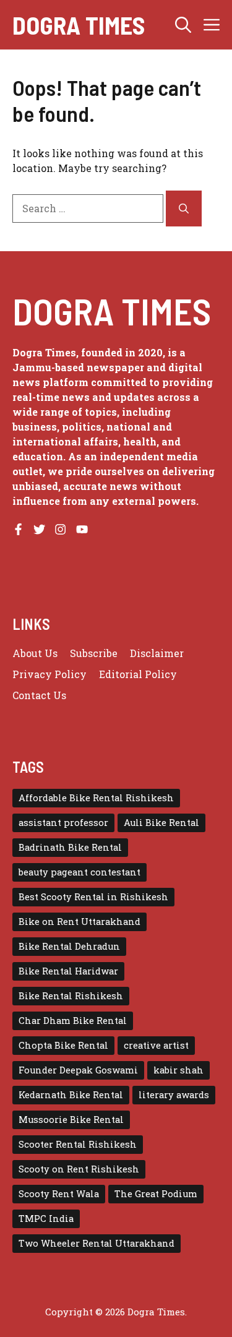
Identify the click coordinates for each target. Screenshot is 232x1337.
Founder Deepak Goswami (78, 1070)
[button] (183, 24)
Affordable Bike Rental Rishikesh (96, 798)
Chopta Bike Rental (63, 1045)
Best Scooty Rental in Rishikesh (93, 897)
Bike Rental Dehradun (69, 946)
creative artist (156, 1045)
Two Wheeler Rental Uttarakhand (96, 1243)
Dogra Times (78, 25)
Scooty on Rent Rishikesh (79, 1169)
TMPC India (46, 1218)
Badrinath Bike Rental (70, 847)
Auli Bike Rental (161, 822)
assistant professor (63, 822)
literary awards (174, 1095)
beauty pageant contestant (79, 872)
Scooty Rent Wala (59, 1194)
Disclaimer (157, 653)
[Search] (184, 208)
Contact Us (39, 695)
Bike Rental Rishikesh (71, 996)
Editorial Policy (138, 674)
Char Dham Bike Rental (73, 1020)
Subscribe (94, 653)
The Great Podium (155, 1194)
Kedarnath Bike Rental (71, 1095)
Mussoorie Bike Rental (71, 1119)
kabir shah (178, 1070)
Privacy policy (49, 674)
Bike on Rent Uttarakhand (79, 921)
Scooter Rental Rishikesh (78, 1144)
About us (35, 653)
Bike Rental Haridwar (68, 971)
